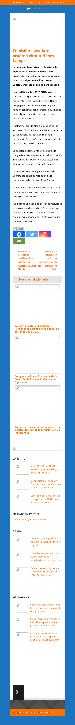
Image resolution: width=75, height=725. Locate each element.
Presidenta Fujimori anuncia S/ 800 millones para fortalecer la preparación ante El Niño (45, 622)
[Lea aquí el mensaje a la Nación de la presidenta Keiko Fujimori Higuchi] (22, 542)
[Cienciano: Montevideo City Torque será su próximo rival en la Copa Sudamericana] (22, 484)
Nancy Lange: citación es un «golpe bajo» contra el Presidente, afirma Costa (47, 260)
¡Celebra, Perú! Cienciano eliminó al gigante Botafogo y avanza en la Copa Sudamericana (45, 469)
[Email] (19, 241)
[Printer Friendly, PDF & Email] (18, 228)
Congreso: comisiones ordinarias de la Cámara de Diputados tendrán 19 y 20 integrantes (37, 429)
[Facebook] (19, 234)
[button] (18, 692)
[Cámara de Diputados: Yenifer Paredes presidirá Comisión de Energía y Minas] (22, 608)
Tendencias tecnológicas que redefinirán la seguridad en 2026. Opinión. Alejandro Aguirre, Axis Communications (45, 572)
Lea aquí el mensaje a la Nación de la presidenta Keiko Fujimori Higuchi (46, 542)
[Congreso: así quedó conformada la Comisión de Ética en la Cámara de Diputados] (37, 354)
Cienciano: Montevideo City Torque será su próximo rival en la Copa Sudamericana (46, 484)
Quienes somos (18, 2)
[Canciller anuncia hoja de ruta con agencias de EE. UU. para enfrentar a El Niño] (22, 499)
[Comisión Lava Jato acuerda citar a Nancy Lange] (37, 31)
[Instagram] (45, 234)
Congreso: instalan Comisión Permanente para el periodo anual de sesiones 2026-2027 (37, 328)
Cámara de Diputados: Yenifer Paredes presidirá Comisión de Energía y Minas (45, 608)
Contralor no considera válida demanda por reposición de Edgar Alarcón (27, 260)
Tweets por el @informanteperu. (30, 519)
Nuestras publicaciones (39, 2)
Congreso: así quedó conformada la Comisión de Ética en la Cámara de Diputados (36, 379)
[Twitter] (32, 234)
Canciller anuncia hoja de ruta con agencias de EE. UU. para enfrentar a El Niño (45, 499)
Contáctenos (58, 2)
